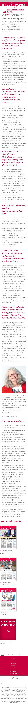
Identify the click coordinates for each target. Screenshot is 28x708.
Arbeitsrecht (6, 14)
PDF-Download (13, 673)
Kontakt (13, 665)
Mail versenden (13, 671)
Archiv (13, 660)
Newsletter (13, 667)
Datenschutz (13, 669)
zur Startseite (13, 654)
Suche (13, 658)
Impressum (13, 663)
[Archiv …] (27, 3)
